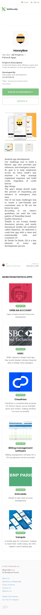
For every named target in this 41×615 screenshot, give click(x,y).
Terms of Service (8, 584)
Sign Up (36, 2)
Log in (26, 2)
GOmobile (20, 494)
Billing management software (21, 449)
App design (6, 83)
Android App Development (18, 81)
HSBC (20, 353)
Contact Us (6, 588)
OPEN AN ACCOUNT (20, 310)
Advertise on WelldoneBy (11, 581)
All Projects (17, 54)
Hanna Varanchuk (13, 266)
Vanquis (20, 537)
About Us (5, 578)
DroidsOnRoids (8, 77)
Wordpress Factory (12, 572)
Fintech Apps (9, 57)
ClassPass (20, 399)
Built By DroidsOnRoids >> (20, 91)
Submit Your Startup (10, 596)
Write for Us (7, 591)
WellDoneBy (12, 9)
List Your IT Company (10, 599)
